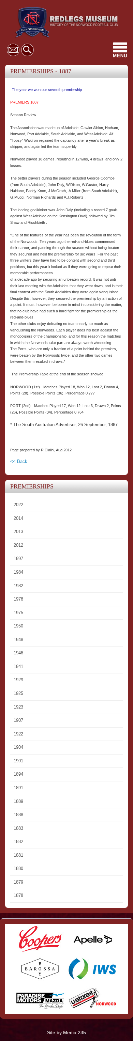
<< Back (18, 461)
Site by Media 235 (66, 1032)
